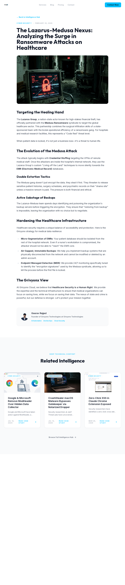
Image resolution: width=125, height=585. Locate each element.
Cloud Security (59, 321)
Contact (71, 5)
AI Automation (36, 321)
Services (42, 5)
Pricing (61, 5)
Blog (52, 5)
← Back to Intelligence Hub (28, 17)
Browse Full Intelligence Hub (61, 437)
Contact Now (113, 5)
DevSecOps (47, 321)
